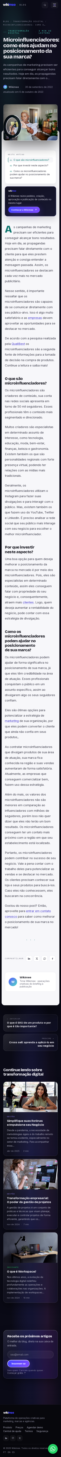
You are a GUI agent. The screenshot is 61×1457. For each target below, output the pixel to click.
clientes (28, 602)
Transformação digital (28, 21)
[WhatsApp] (44, 958)
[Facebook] (52, 958)
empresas (35, 318)
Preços (19, 1427)
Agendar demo (35, 1427)
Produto (7, 1427)
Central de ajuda (12, 1431)
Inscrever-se (19, 1363)
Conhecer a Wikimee (24, 209)
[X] (37, 958)
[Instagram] (13, 1438)
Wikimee (25, 977)
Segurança (42, 1431)
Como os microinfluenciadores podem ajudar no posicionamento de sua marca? (30, 174)
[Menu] (54, 5)
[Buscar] (45, 5)
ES (13, 1452)
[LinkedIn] (29, 958)
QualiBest (18, 344)
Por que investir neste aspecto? (31, 165)
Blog (6, 21)
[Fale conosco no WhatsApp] (53, 1449)
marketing (12, 721)
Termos (29, 1431)
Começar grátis (16, 1373)
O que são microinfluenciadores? (31, 159)
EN (9, 1452)
